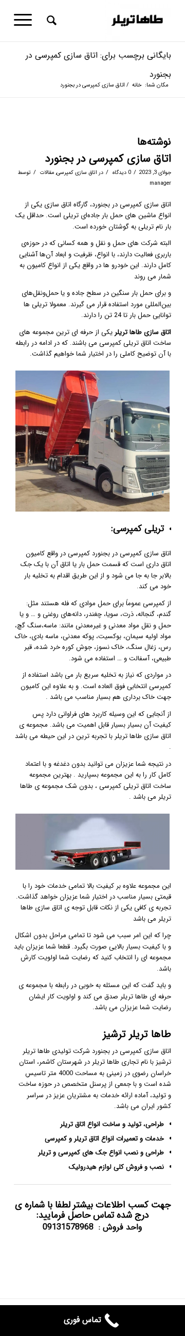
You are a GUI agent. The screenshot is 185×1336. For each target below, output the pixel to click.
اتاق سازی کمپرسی (77, 172)
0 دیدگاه (121, 172)
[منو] (26, 20)
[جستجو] (50, 20)
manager (160, 183)
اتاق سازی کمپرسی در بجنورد (108, 158)
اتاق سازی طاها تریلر (142, 332)
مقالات (47, 172)
